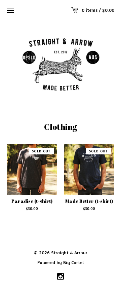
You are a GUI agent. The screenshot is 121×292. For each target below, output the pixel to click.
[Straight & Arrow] (60, 64)
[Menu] (10, 10)
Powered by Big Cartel (60, 262)
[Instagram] (60, 277)
